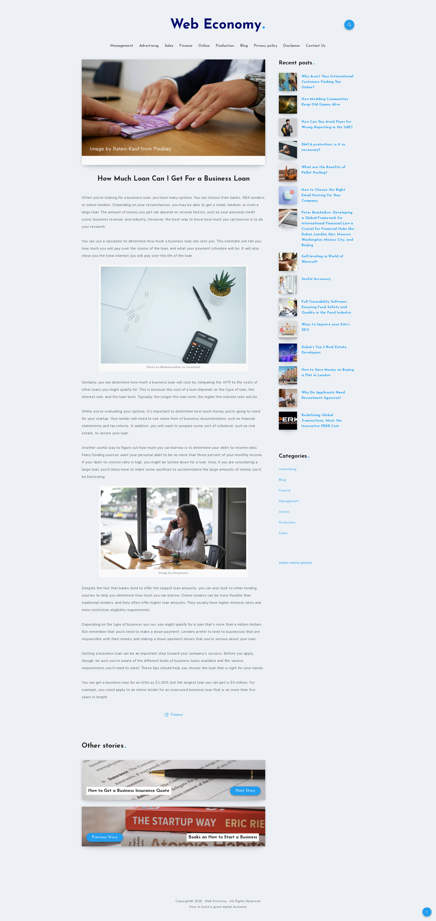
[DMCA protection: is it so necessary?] (288, 150)
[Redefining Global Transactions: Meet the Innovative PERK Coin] (288, 421)
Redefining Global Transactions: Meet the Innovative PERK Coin (322, 421)
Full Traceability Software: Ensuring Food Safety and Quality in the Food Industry (326, 307)
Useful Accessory (316, 279)
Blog (244, 46)
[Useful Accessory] (288, 284)
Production (225, 46)
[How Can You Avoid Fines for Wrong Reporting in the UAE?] (288, 127)
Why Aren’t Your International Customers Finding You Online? (327, 82)
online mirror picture (295, 562)
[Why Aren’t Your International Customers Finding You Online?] (288, 82)
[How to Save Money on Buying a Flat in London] (288, 375)
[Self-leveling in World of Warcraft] (288, 262)
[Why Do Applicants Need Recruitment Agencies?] (288, 398)
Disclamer (291, 46)
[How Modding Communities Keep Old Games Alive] (288, 105)
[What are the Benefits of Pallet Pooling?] (288, 173)
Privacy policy (265, 46)
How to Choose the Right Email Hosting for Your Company (323, 195)
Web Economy (215, 25)
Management (121, 46)
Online (204, 46)
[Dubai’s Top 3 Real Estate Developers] (288, 353)
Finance (186, 46)
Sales (169, 46)
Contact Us (316, 46)
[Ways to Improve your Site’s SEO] (288, 330)
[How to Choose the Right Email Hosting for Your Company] (288, 195)
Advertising (149, 46)
